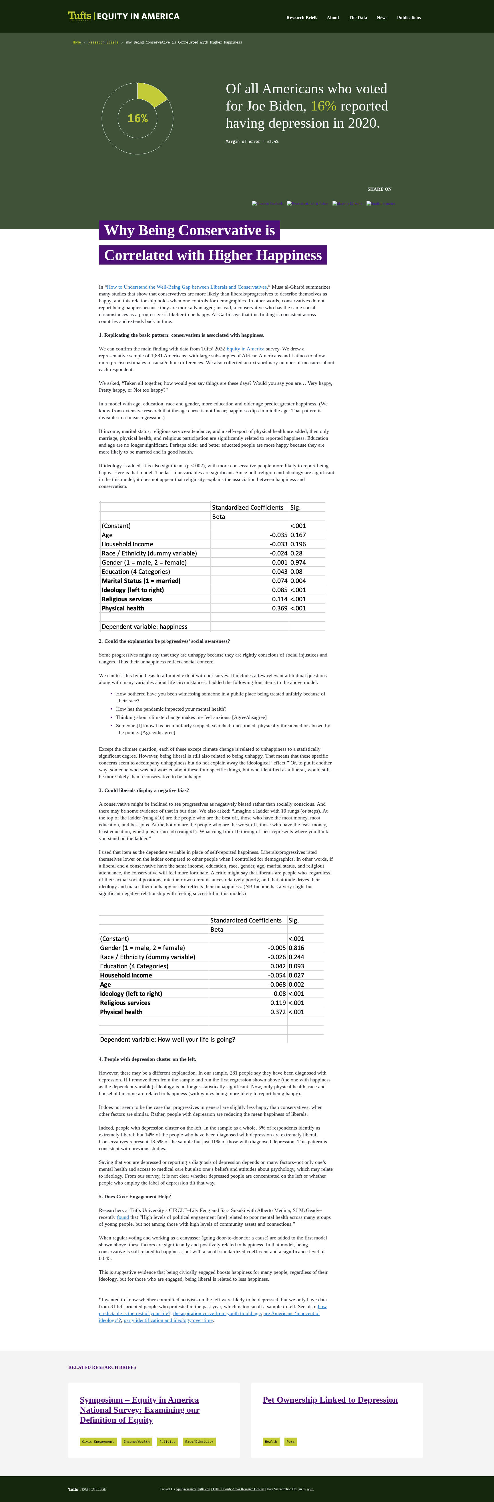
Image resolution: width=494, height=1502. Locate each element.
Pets (291, 1442)
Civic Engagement (98, 1442)
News (382, 17)
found (123, 1217)
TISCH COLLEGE (93, 1489)
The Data (358, 17)
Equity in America (117, 17)
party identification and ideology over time (168, 1320)
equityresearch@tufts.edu (193, 1489)
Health (271, 1442)
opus (310, 1489)
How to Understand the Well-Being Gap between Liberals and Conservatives (187, 287)
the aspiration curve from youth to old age (217, 1313)
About (333, 17)
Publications (409, 17)
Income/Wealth (137, 1442)
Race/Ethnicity (199, 1442)
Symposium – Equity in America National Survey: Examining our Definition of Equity (140, 1409)
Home (77, 42)
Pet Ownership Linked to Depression (330, 1399)
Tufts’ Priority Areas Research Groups (238, 1489)
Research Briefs (301, 17)
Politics (168, 1442)
